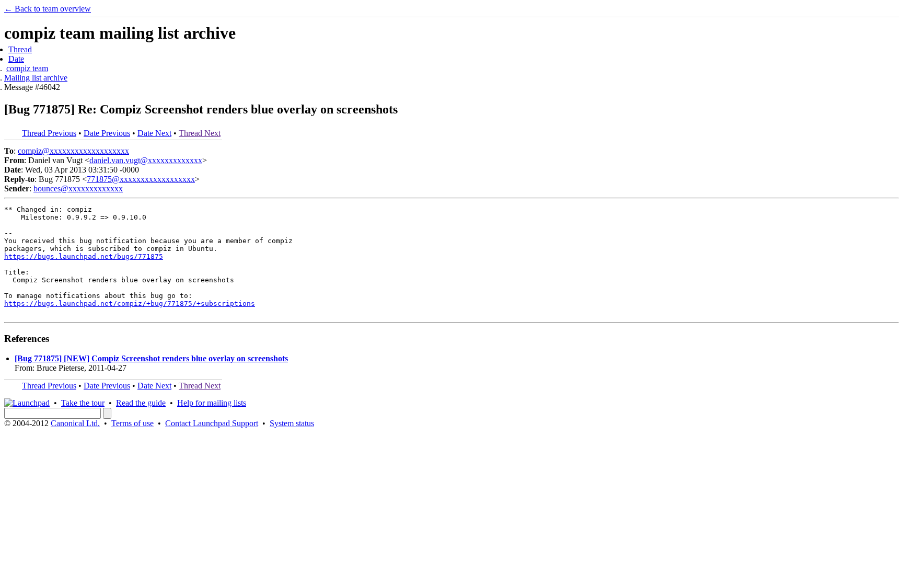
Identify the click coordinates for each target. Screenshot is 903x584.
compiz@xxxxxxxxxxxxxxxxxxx (73, 150)
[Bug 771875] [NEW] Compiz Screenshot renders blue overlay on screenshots (151, 358)
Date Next (154, 133)
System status (292, 423)
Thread (20, 49)
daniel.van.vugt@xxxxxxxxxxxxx (145, 160)
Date (16, 58)
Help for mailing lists (211, 402)
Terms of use (132, 423)
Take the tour (83, 402)
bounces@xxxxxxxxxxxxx (78, 188)
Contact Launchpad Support (211, 423)
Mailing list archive (35, 77)
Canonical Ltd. (75, 423)
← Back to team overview (47, 8)
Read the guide (141, 402)
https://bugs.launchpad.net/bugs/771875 (83, 256)
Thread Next (200, 133)
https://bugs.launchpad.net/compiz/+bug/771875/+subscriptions (129, 303)
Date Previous (107, 133)
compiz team (27, 68)
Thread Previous (49, 133)
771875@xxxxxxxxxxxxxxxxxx (141, 179)
